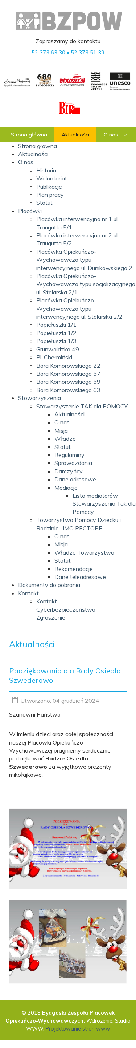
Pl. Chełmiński (54, 357)
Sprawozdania (73, 462)
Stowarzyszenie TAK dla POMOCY (82, 406)
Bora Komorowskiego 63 (68, 389)
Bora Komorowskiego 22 (68, 365)
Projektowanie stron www (78, 1028)
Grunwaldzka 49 (57, 349)
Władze (65, 438)
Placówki (30, 211)
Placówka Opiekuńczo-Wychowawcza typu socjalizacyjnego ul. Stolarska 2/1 (85, 284)
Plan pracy (50, 194)
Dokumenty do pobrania (49, 584)
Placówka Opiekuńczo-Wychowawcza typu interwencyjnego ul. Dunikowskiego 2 (84, 260)
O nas (62, 422)
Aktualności (69, 414)
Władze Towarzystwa (84, 552)
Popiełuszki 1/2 (56, 333)
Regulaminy (69, 454)
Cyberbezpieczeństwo (65, 609)
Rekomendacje (73, 568)
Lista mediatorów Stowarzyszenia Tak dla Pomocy (104, 503)
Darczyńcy (68, 471)
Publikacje (49, 186)
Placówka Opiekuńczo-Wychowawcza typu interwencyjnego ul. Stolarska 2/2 (79, 308)
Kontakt (28, 593)
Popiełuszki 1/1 (56, 324)
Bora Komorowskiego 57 (68, 373)
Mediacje (66, 487)
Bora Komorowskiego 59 (68, 381)
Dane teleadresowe (80, 576)
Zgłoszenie (50, 617)
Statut (44, 202)
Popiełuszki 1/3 (56, 340)
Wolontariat (51, 178)
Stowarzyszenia (39, 397)
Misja (61, 430)
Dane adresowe (75, 479)
